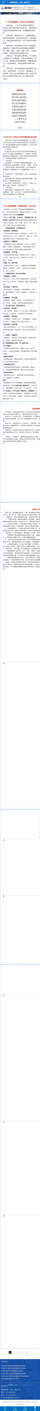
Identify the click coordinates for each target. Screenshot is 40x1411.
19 (26, 1352)
